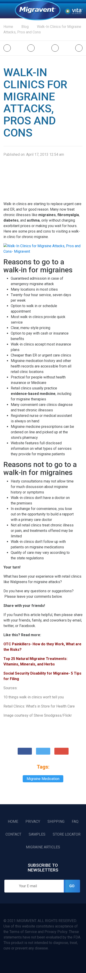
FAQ (75, 821)
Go (72, 886)
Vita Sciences (73, 11)
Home (38, 10)
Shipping (55, 821)
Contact (13, 834)
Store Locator (66, 834)
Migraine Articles (43, 847)
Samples (37, 834)
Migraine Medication (43, 779)
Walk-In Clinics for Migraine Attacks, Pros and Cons (42, 29)
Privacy (32, 821)
